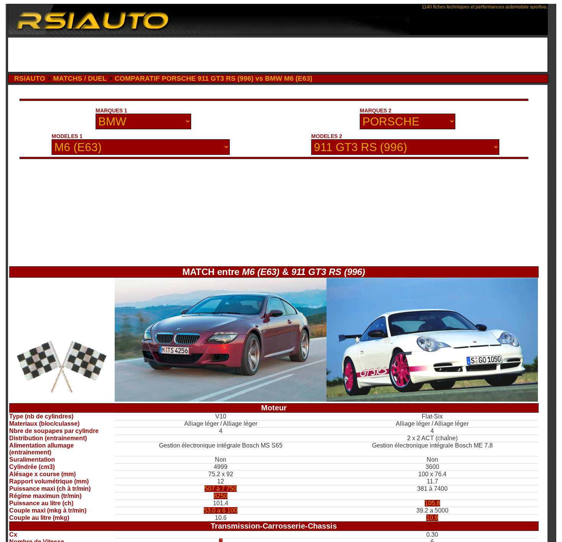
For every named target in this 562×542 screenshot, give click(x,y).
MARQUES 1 (111, 110)
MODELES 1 (67, 136)
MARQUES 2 (375, 110)
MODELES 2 (326, 136)
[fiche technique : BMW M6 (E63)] (220, 399)
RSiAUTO (29, 78)
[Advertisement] (277, 54)
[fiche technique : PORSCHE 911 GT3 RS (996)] (432, 399)
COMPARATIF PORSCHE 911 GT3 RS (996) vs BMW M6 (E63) (213, 78)
